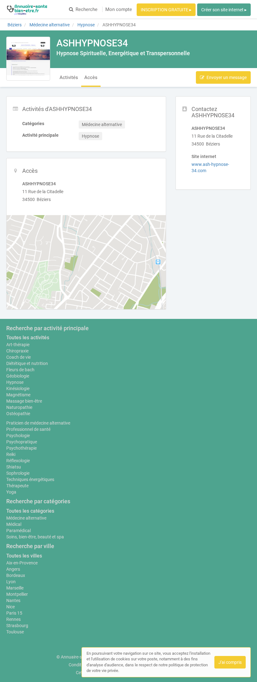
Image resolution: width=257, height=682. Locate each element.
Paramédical (18, 530)
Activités (69, 77)
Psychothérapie (21, 448)
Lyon (11, 581)
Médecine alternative (26, 518)
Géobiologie (17, 375)
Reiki (10, 454)
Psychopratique (21, 441)
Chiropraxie (17, 350)
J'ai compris (230, 662)
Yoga (11, 491)
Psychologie (18, 435)
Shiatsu (13, 466)
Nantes (13, 600)
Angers (13, 569)
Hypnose (15, 382)
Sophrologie (17, 473)
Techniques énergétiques (30, 479)
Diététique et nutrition (27, 363)
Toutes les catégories (30, 511)
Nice (10, 606)
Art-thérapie (17, 344)
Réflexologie (18, 460)
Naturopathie (19, 407)
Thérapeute (17, 485)
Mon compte (118, 9)
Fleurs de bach (20, 369)
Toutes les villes (24, 556)
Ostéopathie (18, 413)
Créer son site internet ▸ (224, 9)
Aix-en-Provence (22, 562)
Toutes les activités (27, 338)
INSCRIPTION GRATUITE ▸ (166, 9)
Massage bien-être (24, 401)
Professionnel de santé (28, 429)
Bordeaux (15, 575)
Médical (13, 524)
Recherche (86, 9)
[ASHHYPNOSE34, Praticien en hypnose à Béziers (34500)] (28, 58)
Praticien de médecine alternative (38, 423)
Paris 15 (14, 613)
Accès (90, 77)
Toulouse (15, 631)
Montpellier (17, 594)
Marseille (15, 587)
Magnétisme (18, 394)
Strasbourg (17, 625)
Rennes (13, 619)
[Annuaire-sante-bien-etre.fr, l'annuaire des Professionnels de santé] (27, 9)
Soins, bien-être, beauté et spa (35, 536)
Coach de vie (18, 357)
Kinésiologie (17, 388)
